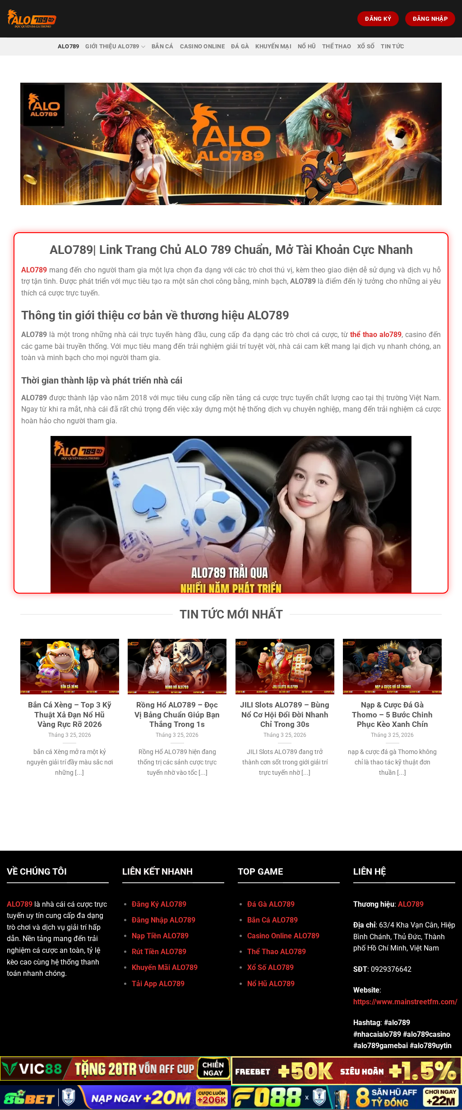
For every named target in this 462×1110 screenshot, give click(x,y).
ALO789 (68, 46)
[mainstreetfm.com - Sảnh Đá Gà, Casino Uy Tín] (46, 18)
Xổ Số (365, 46)
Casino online (202, 46)
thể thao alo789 (376, 334)
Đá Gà (240, 46)
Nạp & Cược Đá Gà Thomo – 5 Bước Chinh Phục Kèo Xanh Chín (392, 715)
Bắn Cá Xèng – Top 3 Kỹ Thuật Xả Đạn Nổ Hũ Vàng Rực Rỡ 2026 (69, 715)
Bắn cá (163, 46)
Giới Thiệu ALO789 (112, 46)
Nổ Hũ (307, 46)
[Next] (441, 717)
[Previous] (21, 717)
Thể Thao (336, 46)
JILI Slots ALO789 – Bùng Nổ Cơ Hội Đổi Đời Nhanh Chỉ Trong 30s (284, 715)
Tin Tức (392, 46)
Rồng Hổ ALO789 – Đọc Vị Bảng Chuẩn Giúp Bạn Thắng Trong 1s (177, 715)
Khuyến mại (273, 46)
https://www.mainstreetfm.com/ (405, 1002)
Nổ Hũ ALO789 (271, 983)
